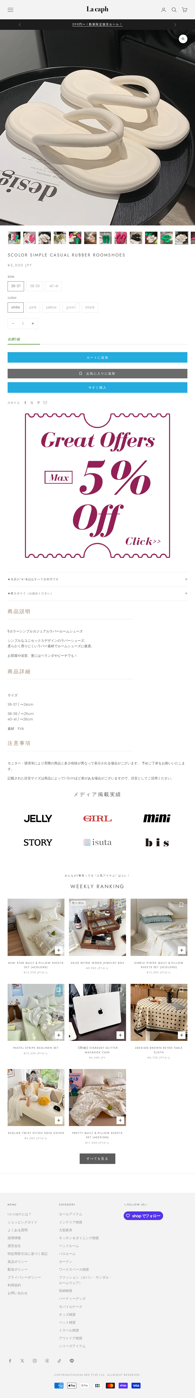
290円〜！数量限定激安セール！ (97, 22)
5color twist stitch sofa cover (36, 1133)
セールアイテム (70, 1214)
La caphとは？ (19, 1214)
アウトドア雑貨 (70, 1338)
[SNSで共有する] (25, 403)
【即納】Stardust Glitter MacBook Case (97, 1050)
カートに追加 (97, 357)
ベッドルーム (69, 1245)
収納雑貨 (65, 1290)
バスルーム (67, 1253)
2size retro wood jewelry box (97, 963)
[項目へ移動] (14, 238)
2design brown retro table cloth (159, 1050)
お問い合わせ (18, 1293)
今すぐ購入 (97, 387)
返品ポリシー (18, 1261)
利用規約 (14, 1285)
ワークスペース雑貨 (74, 1269)
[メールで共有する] (45, 403)
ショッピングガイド (23, 1222)
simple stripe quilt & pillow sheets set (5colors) (159, 965)
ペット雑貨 (67, 1322)
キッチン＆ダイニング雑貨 (79, 1238)
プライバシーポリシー (24, 1277)
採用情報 (14, 1238)
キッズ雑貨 (67, 1314)
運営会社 (14, 1245)
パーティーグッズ (72, 1298)
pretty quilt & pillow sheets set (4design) (97, 1135)
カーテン (65, 1261)
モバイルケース (70, 1306)
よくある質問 (18, 1230)
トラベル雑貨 (69, 1330)
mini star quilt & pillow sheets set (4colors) (35, 965)
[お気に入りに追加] (58, 904)
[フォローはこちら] (10, 1360)
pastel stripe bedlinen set (36, 1048)
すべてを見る (97, 1158)
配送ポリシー (18, 1269)
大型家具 (65, 1230)
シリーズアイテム (72, 1346)
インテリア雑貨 (70, 1222)
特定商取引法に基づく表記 (28, 1253)
